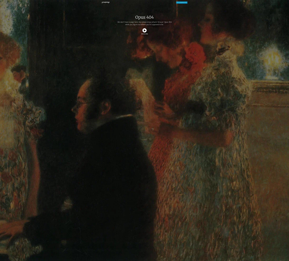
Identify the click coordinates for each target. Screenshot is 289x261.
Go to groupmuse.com (182, 2)
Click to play (144, 34)
